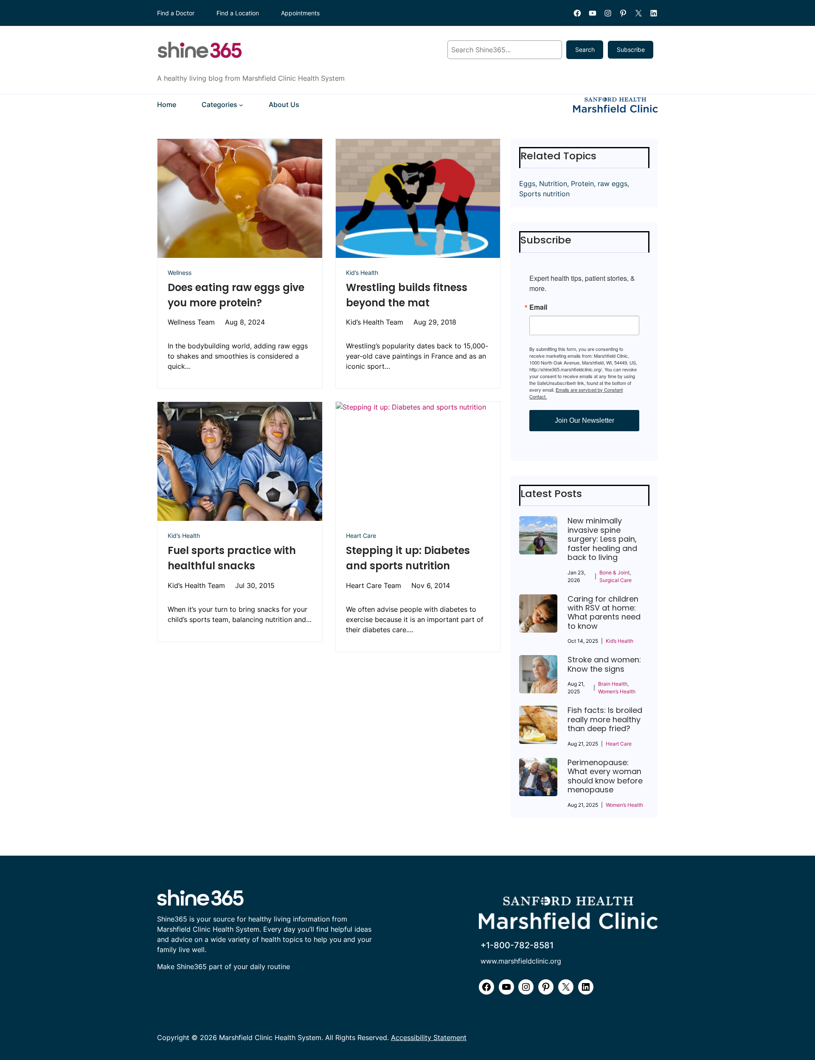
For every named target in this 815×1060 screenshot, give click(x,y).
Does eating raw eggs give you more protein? (236, 295)
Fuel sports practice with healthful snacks (232, 558)
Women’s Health (616, 691)
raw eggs (612, 183)
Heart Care (361, 535)
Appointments (300, 13)
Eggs (527, 183)
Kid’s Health (362, 272)
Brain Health (612, 684)
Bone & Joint (614, 572)
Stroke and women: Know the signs (604, 664)
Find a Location (237, 13)
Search (585, 49)
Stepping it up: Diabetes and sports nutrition (408, 558)
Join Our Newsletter (584, 420)
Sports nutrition (544, 193)
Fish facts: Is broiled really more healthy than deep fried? (605, 719)
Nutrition (553, 183)
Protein (582, 183)
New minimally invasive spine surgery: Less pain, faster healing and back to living (602, 539)
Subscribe (631, 49)
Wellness (179, 272)
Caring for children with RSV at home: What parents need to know (604, 612)
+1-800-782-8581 (517, 945)
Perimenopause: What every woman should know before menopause (605, 776)
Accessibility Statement (429, 1038)
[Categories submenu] (241, 105)
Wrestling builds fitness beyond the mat (406, 295)
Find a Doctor (175, 13)
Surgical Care (615, 580)
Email (538, 307)
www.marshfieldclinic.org (521, 961)
